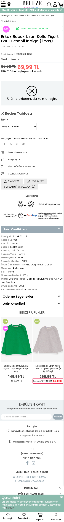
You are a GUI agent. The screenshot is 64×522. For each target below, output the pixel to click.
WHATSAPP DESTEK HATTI (34, 28)
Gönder (58, 416)
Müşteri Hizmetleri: (35, 441)
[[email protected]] (32, 449)
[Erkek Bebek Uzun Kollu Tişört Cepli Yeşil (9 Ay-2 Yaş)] (16, 339)
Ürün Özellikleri (15, 229)
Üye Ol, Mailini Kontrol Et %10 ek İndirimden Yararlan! (32, 10)
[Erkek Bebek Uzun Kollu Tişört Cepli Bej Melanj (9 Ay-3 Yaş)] (48, 339)
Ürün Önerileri (14, 303)
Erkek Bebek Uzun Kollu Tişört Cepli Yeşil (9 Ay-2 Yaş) (16, 369)
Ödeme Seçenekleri (18, 296)
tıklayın (10, 507)
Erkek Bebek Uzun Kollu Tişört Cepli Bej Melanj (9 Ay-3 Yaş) (47, 369)
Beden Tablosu (18, 113)
